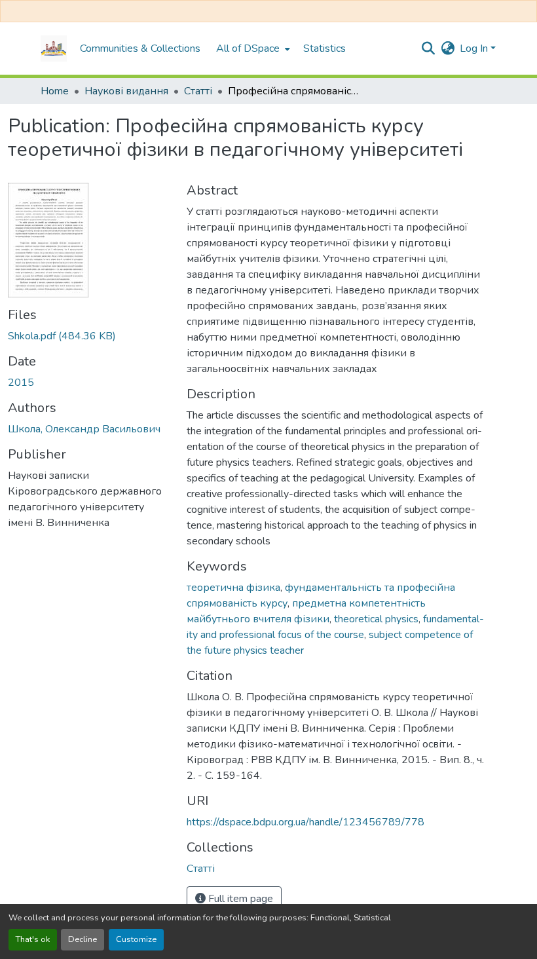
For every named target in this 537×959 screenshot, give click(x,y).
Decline (82, 939)
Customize (136, 939)
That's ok (33, 939)
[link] (89, 336)
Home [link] (55, 91)
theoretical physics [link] (376, 619)
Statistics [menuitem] (324, 48)
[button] (54, 48)
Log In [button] (475, 48)
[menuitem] (251, 48)
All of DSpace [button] (248, 48)
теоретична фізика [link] (233, 587)
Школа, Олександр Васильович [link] (84, 429)
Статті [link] (198, 91)
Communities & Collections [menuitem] (140, 48)
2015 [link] (21, 382)
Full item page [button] (239, 899)
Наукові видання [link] (126, 91)
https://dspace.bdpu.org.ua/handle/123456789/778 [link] (305, 822)
